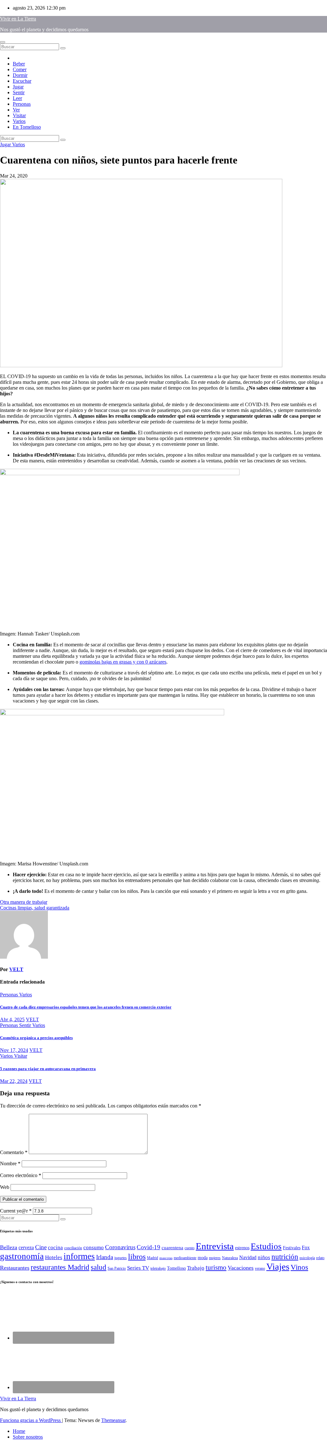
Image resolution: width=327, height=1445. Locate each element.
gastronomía (22, 1256)
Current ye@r (16, 1210)
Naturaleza (230, 1258)
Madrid (152, 1258)
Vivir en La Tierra (18, 18)
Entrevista (215, 1246)
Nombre (10, 1163)
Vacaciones (241, 1268)
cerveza (26, 1247)
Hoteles (53, 1257)
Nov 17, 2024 (14, 1050)
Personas (22, 104)
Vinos (299, 1267)
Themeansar (113, 1420)
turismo (216, 1267)
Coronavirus (120, 1247)
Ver (16, 109)
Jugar (18, 86)
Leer (17, 98)
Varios (19, 121)
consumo (93, 1247)
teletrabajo (158, 1268)
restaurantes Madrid (60, 1267)
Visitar (19, 115)
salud (98, 1267)
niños (264, 1257)
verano (260, 1268)
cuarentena (172, 1247)
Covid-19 (148, 1247)
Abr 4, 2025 (12, 1019)
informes (79, 1256)
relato (320, 1258)
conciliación (73, 1248)
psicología (307, 1258)
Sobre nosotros (28, 1437)
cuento (189, 1248)
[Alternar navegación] (2, 42)
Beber (19, 63)
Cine (41, 1247)
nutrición (284, 1257)
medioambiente (185, 1258)
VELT (16, 969)
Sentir (19, 92)
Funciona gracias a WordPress (31, 1420)
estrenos (242, 1247)
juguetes (120, 1258)
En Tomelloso (27, 127)
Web (4, 1187)
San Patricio (117, 1268)
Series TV (138, 1268)
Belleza (8, 1247)
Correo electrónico (20, 1175)
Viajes (277, 1266)
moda (203, 1257)
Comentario (13, 1152)
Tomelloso (176, 1268)
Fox (306, 1247)
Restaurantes (14, 1268)
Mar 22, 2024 (13, 1081)
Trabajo (195, 1268)
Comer (20, 69)
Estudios (266, 1246)
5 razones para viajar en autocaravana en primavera (48, 1068)
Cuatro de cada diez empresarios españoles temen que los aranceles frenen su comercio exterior (85, 1007)
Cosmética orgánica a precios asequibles (36, 1037)
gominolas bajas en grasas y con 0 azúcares (123, 662)
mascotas (165, 1258)
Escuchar (22, 81)
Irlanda (104, 1257)
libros (137, 1256)
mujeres (215, 1258)
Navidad (247, 1257)
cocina (55, 1247)
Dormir (20, 75)
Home (19, 1431)
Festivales (291, 1247)
